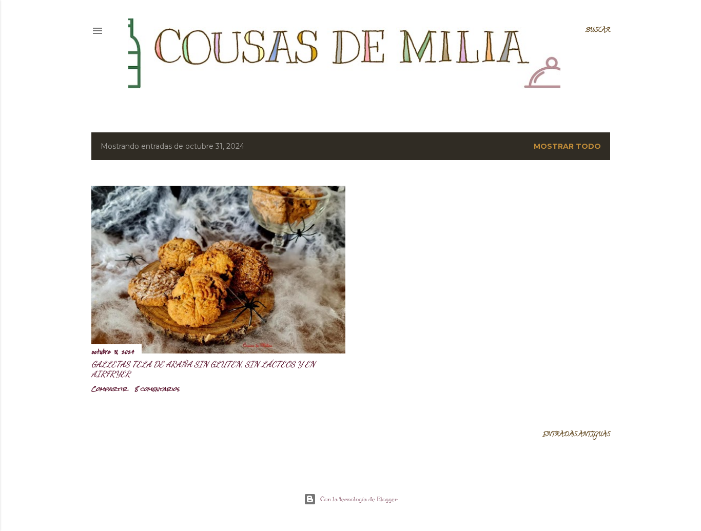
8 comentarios (157, 389)
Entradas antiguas (576, 435)
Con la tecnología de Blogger (359, 499)
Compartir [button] (109, 389)
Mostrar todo (567, 146)
